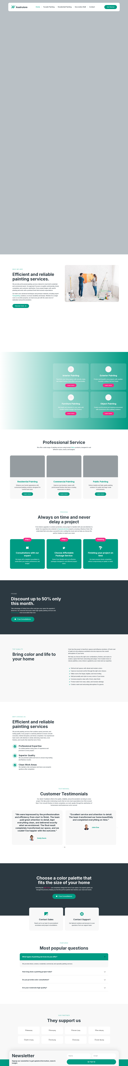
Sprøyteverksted (63, 529)
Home (38, 7)
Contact (92, 7)
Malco (73, 447)
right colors (47, 888)
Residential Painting (65, 7)
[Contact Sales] (46, 914)
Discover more (36, 151)
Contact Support (81, 919)
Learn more (70, 385)
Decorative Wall (80, 7)
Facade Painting (49, 7)
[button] (11, 827)
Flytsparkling (16, 296)
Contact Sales (46, 919)
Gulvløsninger (15, 613)
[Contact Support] (82, 914)
